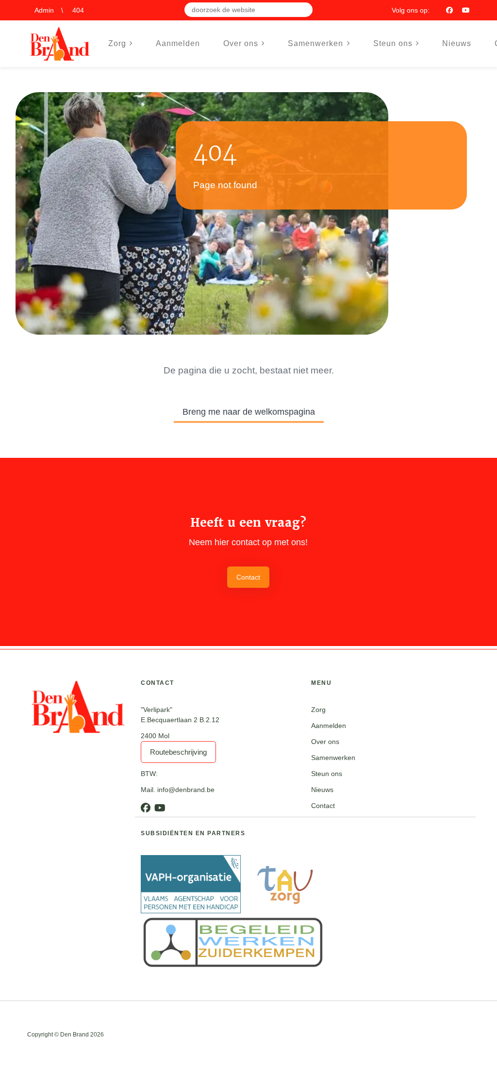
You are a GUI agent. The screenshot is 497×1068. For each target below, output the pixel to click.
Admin (44, 10)
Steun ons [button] (393, 43)
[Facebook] (449, 10)
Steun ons (326, 773)
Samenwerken (333, 757)
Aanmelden (178, 43)
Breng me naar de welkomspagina (248, 412)
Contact (248, 577)
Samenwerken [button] (315, 43)
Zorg (318, 709)
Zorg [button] (117, 43)
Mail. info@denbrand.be (178, 789)
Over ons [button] (240, 43)
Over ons (325, 741)
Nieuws (456, 43)
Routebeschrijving (178, 752)
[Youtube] (466, 10)
